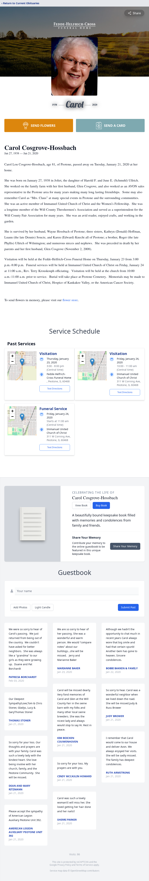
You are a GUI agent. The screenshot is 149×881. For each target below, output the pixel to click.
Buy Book (101, 505)
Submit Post (128, 607)
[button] (22, 362)
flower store (70, 300)
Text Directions (54, 388)
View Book (81, 505)
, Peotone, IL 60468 (58, 381)
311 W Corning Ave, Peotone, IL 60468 (129, 383)
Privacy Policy (64, 864)
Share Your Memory (125, 546)
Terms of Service (84, 864)
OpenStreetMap (78, 870)
